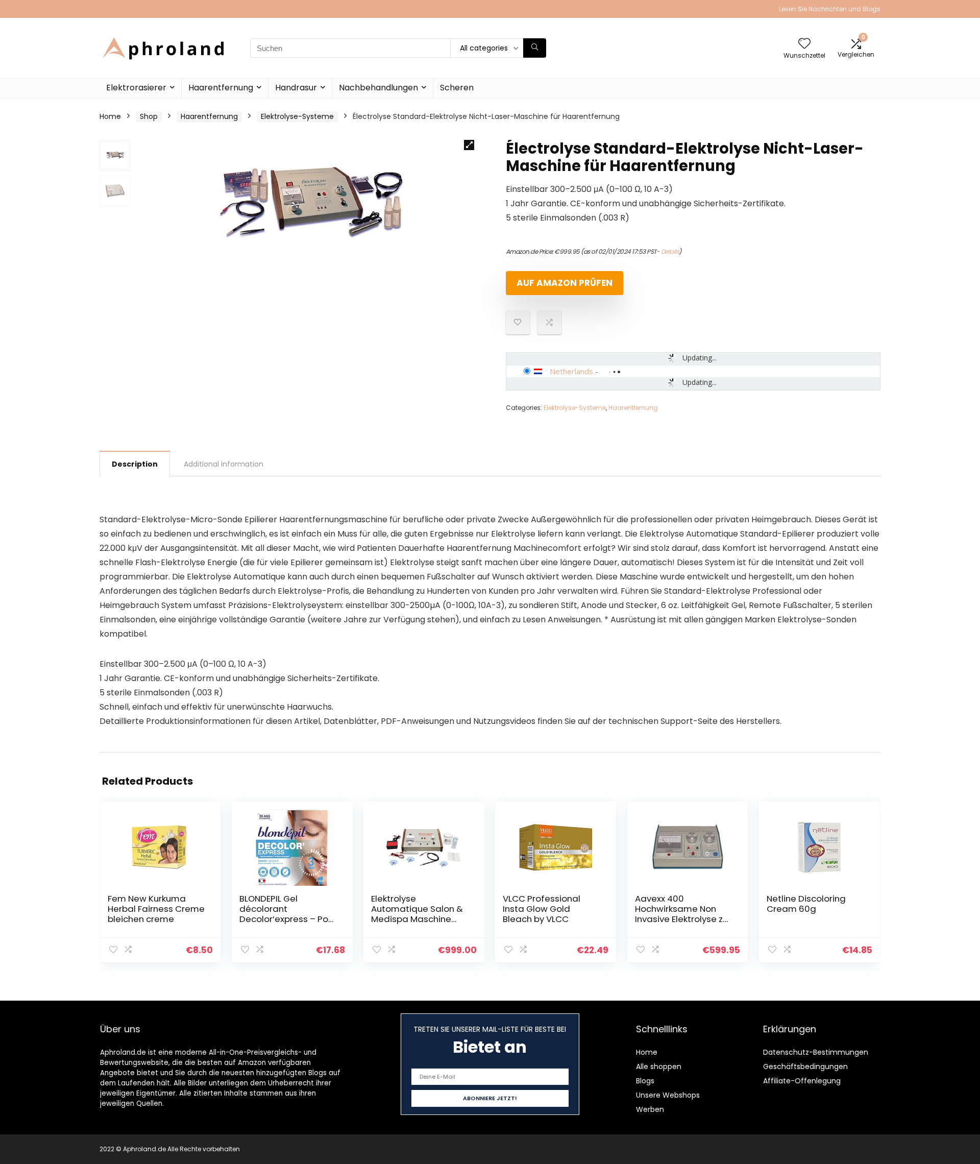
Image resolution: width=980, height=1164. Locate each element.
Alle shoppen (658, 1066)
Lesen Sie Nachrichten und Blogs (829, 9)
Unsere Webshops (668, 1095)
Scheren (457, 87)
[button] (469, 145)
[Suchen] (534, 48)
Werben (650, 1109)
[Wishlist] (804, 44)
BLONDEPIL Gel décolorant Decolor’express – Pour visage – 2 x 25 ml (287, 913)
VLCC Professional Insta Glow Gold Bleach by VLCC (541, 908)
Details (670, 251)
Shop (149, 116)
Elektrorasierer (136, 87)
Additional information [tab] (223, 464)
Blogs (645, 1081)
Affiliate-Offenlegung (802, 1081)
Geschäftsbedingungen (805, 1066)
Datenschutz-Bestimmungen (815, 1052)
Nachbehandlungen (378, 87)
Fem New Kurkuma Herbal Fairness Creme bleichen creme (156, 908)
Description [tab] (135, 464)
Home (110, 116)
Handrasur (296, 87)
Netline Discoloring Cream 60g (806, 903)
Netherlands (571, 371)
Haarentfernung (220, 87)
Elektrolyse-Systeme (297, 116)
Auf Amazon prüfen (564, 283)
